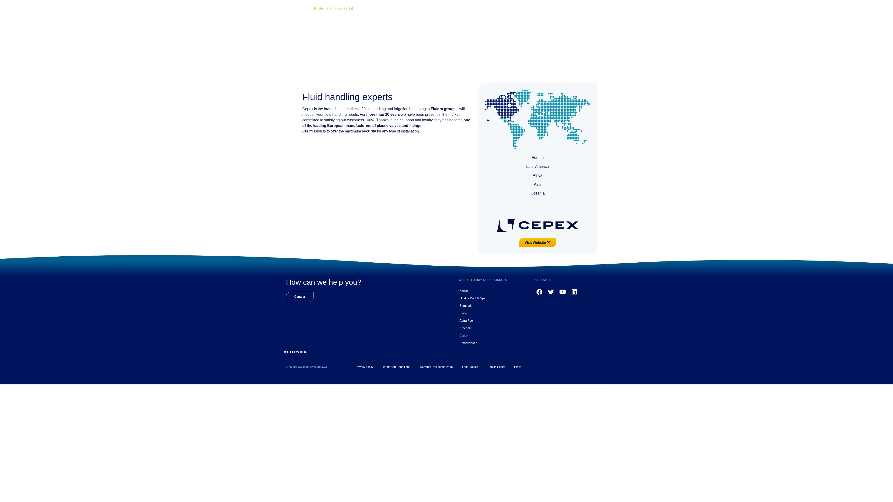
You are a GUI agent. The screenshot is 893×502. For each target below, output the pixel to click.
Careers (453, 8)
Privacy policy (364, 367)
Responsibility (374, 8)
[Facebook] (539, 292)
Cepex (464, 335)
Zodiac (464, 291)
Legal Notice (470, 367)
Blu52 (463, 313)
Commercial (405, 8)
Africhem (466, 328)
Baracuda (466, 305)
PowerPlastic (468, 343)
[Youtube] (562, 292)
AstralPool (466, 320)
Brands (431, 8)
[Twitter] (551, 292)
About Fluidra (293, 8)
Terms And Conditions (396, 367)
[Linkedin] (574, 292)
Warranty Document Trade (436, 367)
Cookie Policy (496, 367)
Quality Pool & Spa (472, 298)
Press (517, 367)
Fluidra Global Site (509, 8)
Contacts (477, 8)
